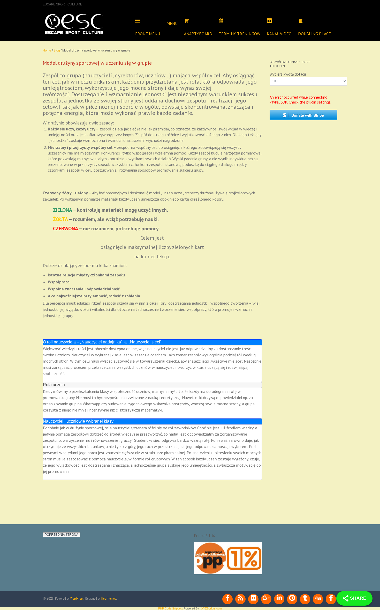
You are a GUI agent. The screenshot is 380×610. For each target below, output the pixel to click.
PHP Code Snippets (170, 608)
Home (47, 50)
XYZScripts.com (211, 608)
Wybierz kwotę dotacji (288, 74)
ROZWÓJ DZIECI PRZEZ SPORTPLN (290, 64)
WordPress (77, 598)
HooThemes (108, 598)
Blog (57, 50)
